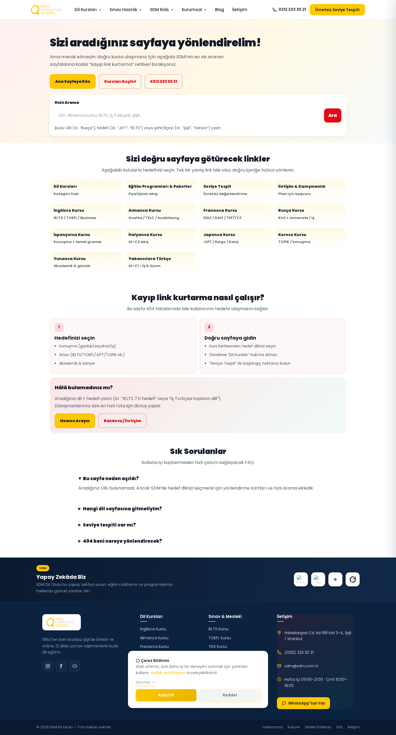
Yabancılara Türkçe (149, 262)
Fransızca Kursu (222, 214)
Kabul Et (166, 695)
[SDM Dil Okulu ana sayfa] (47, 9)
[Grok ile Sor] (353, 579)
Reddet (230, 695)
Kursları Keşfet (120, 81)
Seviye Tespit (225, 190)
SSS (339, 727)
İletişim (239, 9)
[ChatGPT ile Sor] (301, 579)
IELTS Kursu (219, 629)
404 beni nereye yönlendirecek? (122, 541)
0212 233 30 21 (292, 9)
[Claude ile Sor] (318, 579)
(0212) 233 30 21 (299, 652)
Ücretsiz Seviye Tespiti (337, 9)
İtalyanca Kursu (145, 238)
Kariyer (294, 727)
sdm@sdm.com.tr (301, 666)
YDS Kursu (218, 646)
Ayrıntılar (143, 682)
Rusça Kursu (296, 214)
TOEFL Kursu (220, 638)
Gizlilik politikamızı (168, 672)
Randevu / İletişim (122, 420)
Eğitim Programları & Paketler (160, 190)
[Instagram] (47, 666)
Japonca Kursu (221, 238)
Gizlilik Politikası (318, 727)
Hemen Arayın (75, 420)
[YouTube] (74, 666)
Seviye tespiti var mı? (109, 525)
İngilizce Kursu (75, 214)
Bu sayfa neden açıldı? (111, 479)
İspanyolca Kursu (78, 238)
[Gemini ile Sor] (335, 579)
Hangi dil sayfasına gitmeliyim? (122, 509)
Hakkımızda (272, 727)
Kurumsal (192, 9)
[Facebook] (61, 666)
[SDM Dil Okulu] (61, 622)
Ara (332, 115)
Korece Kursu (294, 238)
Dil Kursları (86, 9)
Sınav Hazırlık (123, 9)
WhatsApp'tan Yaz (306, 703)
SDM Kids (159, 9)
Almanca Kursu (153, 214)
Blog (219, 9)
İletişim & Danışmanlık (301, 190)
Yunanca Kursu (72, 262)
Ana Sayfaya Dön (72, 81)
